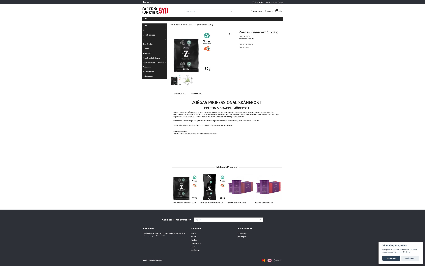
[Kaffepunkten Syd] (155, 11)
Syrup (145, 40)
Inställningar (410, 258)
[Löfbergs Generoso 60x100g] (240, 187)
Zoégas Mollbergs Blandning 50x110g (184, 202)
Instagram (243, 237)
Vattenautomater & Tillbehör (153, 63)
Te (143, 30)
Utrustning (146, 53)
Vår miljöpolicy (196, 243)
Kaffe (145, 26)
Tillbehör (146, 49)
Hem (145, 18)
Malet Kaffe (187, 25)
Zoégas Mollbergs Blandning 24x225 (211, 202)
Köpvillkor (194, 240)
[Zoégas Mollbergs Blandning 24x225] (213, 187)
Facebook (242, 233)
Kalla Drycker (148, 44)
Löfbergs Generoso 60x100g (236, 202)
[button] (280, 187)
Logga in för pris (244, 36)
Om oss (193, 237)
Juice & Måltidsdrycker (151, 58)
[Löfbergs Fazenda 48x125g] (268, 187)
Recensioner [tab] (196, 94)
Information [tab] (180, 94)
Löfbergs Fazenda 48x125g (264, 202)
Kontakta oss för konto (246, 39)
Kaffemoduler (148, 76)
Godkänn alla (391, 258)
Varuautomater (148, 72)
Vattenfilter (147, 67)
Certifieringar (195, 250)
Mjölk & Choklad (149, 35)
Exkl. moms (147, 2)
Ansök (193, 247)
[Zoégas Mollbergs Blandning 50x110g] (185, 187)
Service (193, 233)
